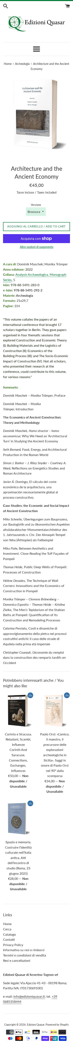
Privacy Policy (13, 945)
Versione (36, 204)
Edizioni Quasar (35, 1024)
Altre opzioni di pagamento (36, 247)
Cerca (7, 929)
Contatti (9, 939)
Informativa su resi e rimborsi (23, 950)
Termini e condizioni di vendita (24, 955)
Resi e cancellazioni (16, 960)
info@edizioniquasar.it (29, 996)
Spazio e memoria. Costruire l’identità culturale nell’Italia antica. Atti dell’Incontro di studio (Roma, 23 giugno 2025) (18, 857)
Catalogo (9, 934)
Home (7, 924)
